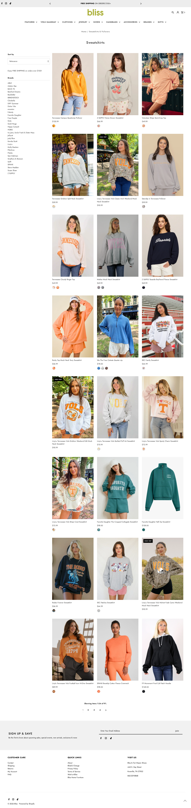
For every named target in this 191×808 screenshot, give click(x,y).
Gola (9, 121)
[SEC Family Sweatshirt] (162, 326)
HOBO (105, 3)
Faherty (10, 112)
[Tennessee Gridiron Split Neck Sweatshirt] (73, 165)
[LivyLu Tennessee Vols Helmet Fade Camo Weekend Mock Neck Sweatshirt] (162, 569)
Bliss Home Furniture (75, 777)
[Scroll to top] (185, 801)
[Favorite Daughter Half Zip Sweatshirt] (162, 488)
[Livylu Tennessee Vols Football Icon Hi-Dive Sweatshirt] (73, 650)
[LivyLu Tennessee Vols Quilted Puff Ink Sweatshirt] (117, 407)
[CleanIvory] (102, 368)
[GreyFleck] (143, 368)
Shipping (11, 765)
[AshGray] (98, 449)
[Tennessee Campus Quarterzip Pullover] (73, 84)
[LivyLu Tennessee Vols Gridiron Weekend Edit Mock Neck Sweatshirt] (73, 407)
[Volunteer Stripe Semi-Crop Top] (162, 84)
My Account (12, 771)
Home (84, 31)
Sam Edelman (13, 156)
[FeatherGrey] (98, 125)
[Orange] (53, 125)
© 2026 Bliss (13, 803)
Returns (10, 768)
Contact (10, 763)
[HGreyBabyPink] (98, 287)
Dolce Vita (12, 106)
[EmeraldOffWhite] (98, 529)
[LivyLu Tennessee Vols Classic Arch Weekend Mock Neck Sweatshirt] (117, 165)
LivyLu (10, 144)
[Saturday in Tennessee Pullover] (162, 165)
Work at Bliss (72, 774)
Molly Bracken (13, 147)
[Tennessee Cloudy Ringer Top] (73, 246)
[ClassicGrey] (98, 610)
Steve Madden (13, 167)
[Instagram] (5, 3)
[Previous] (50, 4)
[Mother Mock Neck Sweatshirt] (117, 246)
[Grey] (143, 206)
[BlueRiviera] (98, 368)
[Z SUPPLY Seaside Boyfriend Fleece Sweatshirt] (162, 246)
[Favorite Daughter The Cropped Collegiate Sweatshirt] (117, 488)
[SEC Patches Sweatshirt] (117, 569)
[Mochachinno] (106, 368)
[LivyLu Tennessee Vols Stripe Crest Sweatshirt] (73, 488)
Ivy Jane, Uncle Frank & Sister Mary (21, 132)
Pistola (10, 153)
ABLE (10, 83)
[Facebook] (2, 3)
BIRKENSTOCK (13, 97)
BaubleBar (11, 94)
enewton (11, 109)
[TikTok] (10, 3)
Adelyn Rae (12, 86)
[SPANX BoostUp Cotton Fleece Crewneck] (117, 650)
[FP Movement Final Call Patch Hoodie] (162, 650)
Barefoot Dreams (14, 91)
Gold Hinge (12, 123)
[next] (106, 710)
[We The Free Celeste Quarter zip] (117, 326)
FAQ (9, 774)
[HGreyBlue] (102, 287)
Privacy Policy (73, 768)
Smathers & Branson (15, 158)
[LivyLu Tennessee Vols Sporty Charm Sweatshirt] (162, 407)
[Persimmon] (98, 691)
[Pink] (143, 449)
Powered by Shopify (27, 803)
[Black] (53, 610)
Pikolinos (11, 150)
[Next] (141, 4)
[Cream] (53, 287)
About (70, 763)
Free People (12, 118)
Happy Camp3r (13, 126)
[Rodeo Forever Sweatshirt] (73, 569)
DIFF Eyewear (13, 103)
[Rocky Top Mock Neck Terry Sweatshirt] (73, 326)
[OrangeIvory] (143, 125)
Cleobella (11, 100)
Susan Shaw (12, 170)
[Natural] (53, 529)
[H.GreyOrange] (53, 206)
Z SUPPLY (11, 173)
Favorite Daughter (14, 115)
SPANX (10, 164)
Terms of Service (74, 771)
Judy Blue (11, 138)
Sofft (9, 161)
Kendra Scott (12, 141)
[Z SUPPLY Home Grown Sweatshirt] (117, 84)
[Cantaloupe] (53, 368)
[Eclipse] (143, 287)
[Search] (173, 12)
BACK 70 (11, 89)
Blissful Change (73, 765)
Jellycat (10, 135)
